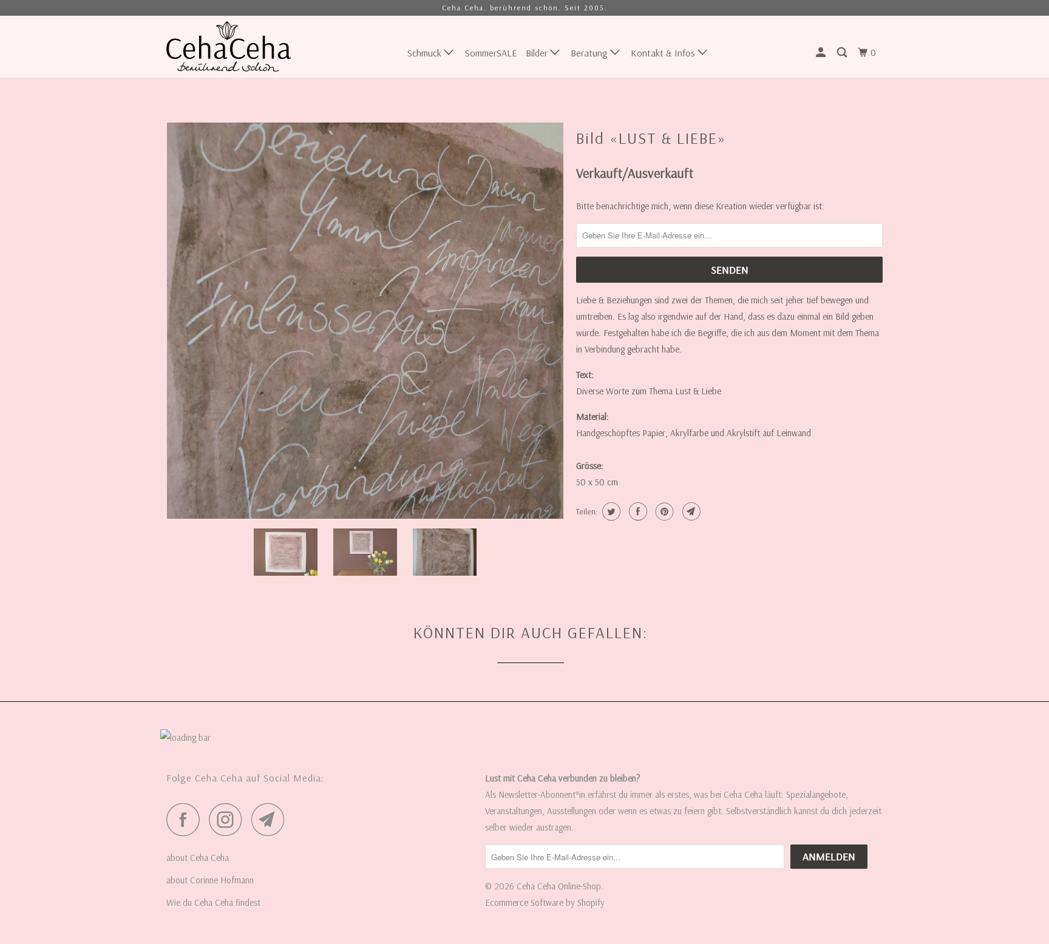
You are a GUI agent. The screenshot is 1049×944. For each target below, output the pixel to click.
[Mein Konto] (821, 52)
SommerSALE (491, 53)
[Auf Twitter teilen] (609, 511)
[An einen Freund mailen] (690, 511)
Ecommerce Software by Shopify (545, 902)
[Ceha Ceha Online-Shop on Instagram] (229, 819)
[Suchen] (843, 52)
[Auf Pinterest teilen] (663, 511)
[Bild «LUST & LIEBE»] (365, 320)
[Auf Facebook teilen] (636, 511)
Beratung (590, 53)
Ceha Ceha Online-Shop (559, 886)
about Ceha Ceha (197, 857)
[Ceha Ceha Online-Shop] (228, 46)
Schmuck (425, 53)
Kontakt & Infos (664, 53)
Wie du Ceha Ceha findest (213, 902)
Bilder (538, 53)
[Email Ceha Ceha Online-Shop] (271, 819)
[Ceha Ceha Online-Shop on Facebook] (186, 819)
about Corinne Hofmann (210, 880)
